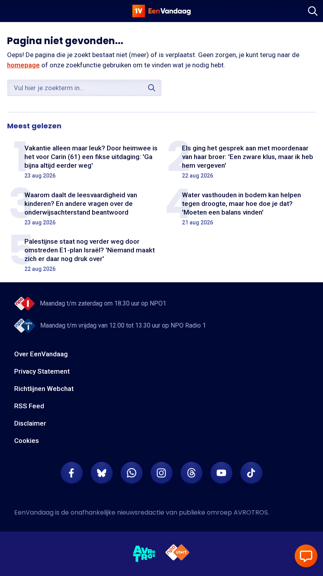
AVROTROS (251, 512)
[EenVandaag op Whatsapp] (132, 473)
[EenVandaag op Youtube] (221, 473)
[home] (161, 11)
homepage (23, 65)
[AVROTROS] (144, 554)
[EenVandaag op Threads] (191, 473)
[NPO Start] (177, 553)
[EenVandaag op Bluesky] (102, 473)
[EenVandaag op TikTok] (251, 473)
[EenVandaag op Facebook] (72, 473)
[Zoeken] (312, 11)
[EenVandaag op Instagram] (161, 473)
